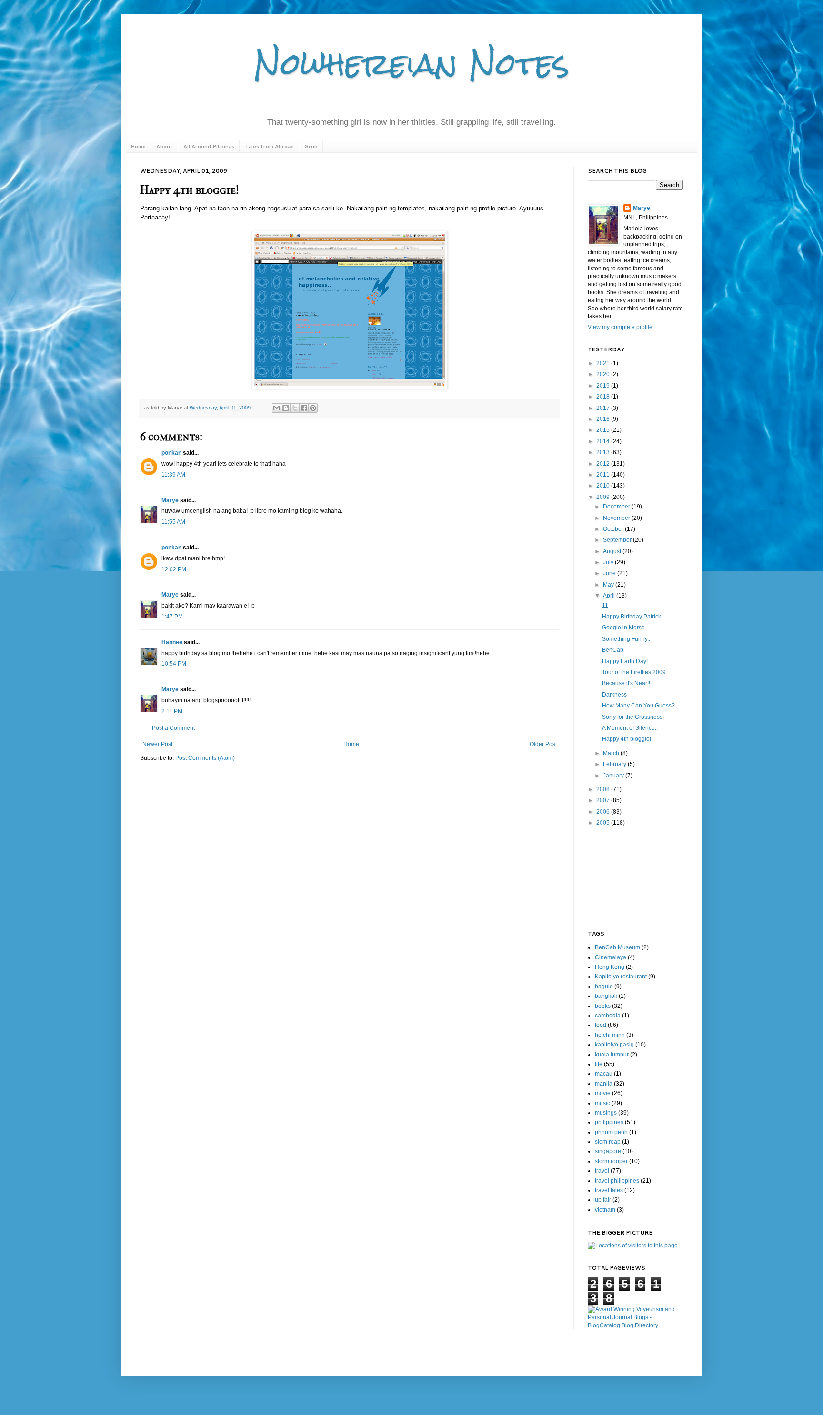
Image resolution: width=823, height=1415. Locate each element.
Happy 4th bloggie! (626, 739)
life (598, 1064)
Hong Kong (609, 967)
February (615, 764)
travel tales (609, 1190)
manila (603, 1083)
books (603, 1006)
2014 (603, 441)
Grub (311, 146)
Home (138, 146)
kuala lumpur (612, 1054)
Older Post (543, 744)
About (164, 146)
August (612, 551)
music (602, 1103)
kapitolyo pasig (614, 1044)
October (614, 529)
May (609, 584)
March (612, 753)
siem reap (608, 1141)
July (609, 562)
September (618, 540)
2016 (603, 419)
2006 (603, 811)
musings (606, 1112)
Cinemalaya (610, 957)
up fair (603, 1199)
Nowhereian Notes (411, 63)
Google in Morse (623, 627)
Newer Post (157, 744)
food (600, 1025)
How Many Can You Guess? (638, 705)
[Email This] (276, 408)
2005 (603, 822)
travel (602, 1170)
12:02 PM (173, 569)
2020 (603, 374)
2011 (603, 474)
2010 (603, 485)
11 (605, 605)
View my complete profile (620, 327)
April (609, 595)
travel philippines (617, 1180)
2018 (603, 396)
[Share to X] (295, 408)
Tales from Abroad (269, 146)
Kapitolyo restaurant (621, 976)
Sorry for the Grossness (632, 717)
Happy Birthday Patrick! (632, 616)
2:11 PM (171, 711)
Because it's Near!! (626, 683)
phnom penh (611, 1132)
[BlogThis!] (286, 408)
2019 (603, 385)
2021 (603, 363)
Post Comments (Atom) (205, 758)
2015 (603, 430)
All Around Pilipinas (208, 146)
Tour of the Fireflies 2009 (634, 672)
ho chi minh (610, 1035)
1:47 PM (172, 616)
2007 (603, 800)
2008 (603, 789)
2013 (603, 452)
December (617, 506)
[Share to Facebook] (304, 408)
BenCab (612, 650)
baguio (604, 986)
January (614, 775)
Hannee (171, 642)
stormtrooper (611, 1161)
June (610, 573)
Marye (170, 500)
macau (603, 1073)
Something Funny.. (626, 639)
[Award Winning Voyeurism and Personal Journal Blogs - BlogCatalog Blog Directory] (635, 1325)
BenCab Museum (617, 947)
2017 (603, 408)
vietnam (605, 1209)
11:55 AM (173, 521)
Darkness (614, 694)
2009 (603, 497)
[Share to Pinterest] (313, 408)
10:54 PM (173, 663)
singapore (608, 1151)
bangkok (606, 996)
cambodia (608, 1015)
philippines (609, 1122)
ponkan (171, 452)
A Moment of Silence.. (630, 728)
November (617, 518)
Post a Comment (173, 728)
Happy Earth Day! (625, 661)
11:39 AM (173, 474)
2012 (603, 463)
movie (603, 1093)
